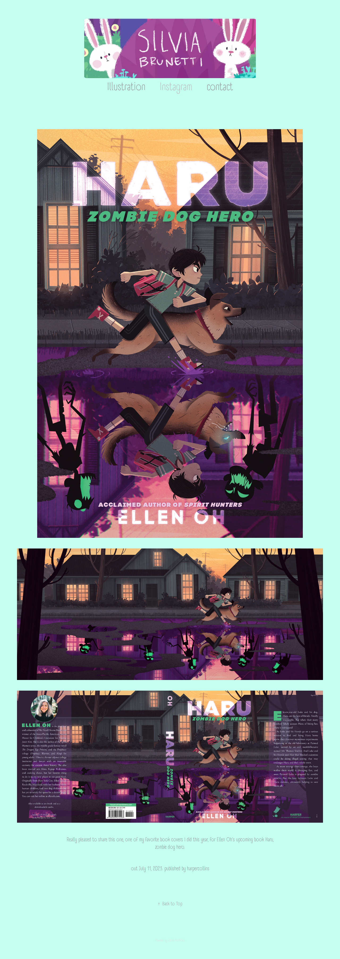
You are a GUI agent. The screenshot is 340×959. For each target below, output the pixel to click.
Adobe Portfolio (176, 940)
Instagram (176, 87)
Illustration (126, 87)
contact (220, 87)
